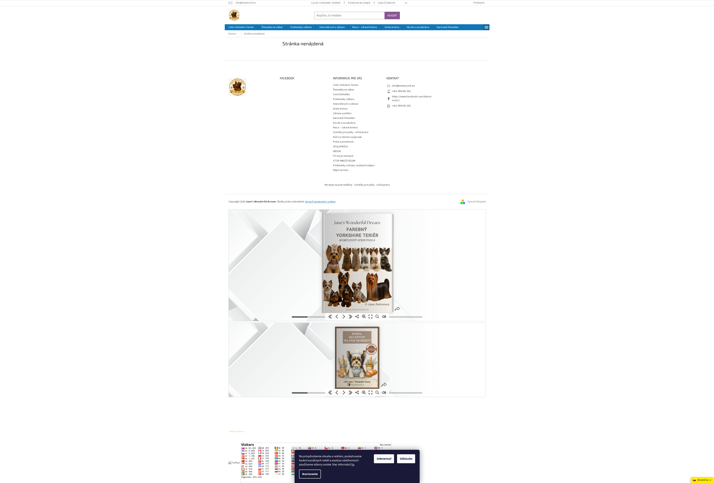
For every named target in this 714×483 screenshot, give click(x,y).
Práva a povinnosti (343, 142)
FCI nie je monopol (343, 156)
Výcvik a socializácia (344, 123)
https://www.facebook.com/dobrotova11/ (411, 98)
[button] (702, 480)
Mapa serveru (340, 170)
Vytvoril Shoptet (477, 202)
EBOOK (337, 151)
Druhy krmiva (340, 109)
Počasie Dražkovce (237, 431)
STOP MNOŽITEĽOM (344, 161)
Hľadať (392, 15)
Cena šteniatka (386, 3)
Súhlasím (406, 459)
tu (352, 464)
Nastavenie (310, 474)
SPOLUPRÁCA (340, 147)
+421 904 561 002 (401, 91)
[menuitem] (241, 27)
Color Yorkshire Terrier (325, 3)
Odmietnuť (384, 459)
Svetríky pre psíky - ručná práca (350, 132)
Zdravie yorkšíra (342, 113)
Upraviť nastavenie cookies (320, 202)
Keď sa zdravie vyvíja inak (347, 137)
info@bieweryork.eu (403, 86)
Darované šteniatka (344, 118)
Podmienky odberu (343, 99)
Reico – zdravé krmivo (345, 127)
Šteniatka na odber (359, 3)
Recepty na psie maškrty (338, 185)
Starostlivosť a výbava (345, 104)
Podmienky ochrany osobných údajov (354, 165)
